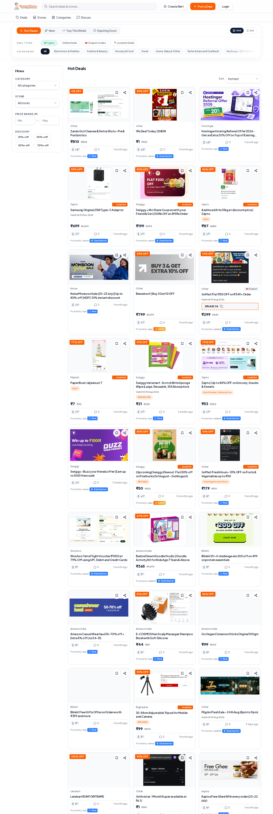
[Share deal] (124, 92)
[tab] (29, 30)
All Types (49, 42)
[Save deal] (116, 92)
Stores (41, 17)
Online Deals (69, 42)
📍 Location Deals (124, 42)
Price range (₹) (26, 114)
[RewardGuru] (26, 6)
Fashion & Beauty (97, 51)
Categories (63, 17)
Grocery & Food (124, 51)
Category (22, 78)
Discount (22, 131)
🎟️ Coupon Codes (95, 42)
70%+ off (43, 145)
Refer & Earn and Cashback (203, 51)
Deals (23, 17)
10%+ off (23, 137)
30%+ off (42, 137)
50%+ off (24, 145)
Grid (238, 30)
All (45, 51)
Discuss (86, 17)
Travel (144, 51)
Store (19, 96)
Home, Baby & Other (168, 51)
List (252, 30)
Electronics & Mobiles (67, 51)
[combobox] (37, 85)
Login (225, 6)
